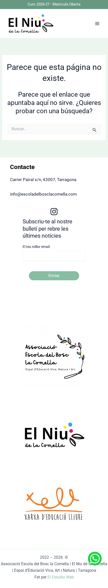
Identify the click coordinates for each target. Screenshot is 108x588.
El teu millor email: (36, 247)
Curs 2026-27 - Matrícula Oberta (54, 4)
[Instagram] (54, 212)
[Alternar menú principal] (97, 23)
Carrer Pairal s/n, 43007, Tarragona (43, 179)
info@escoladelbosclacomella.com (43, 194)
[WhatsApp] (92, 558)
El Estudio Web (60, 577)
